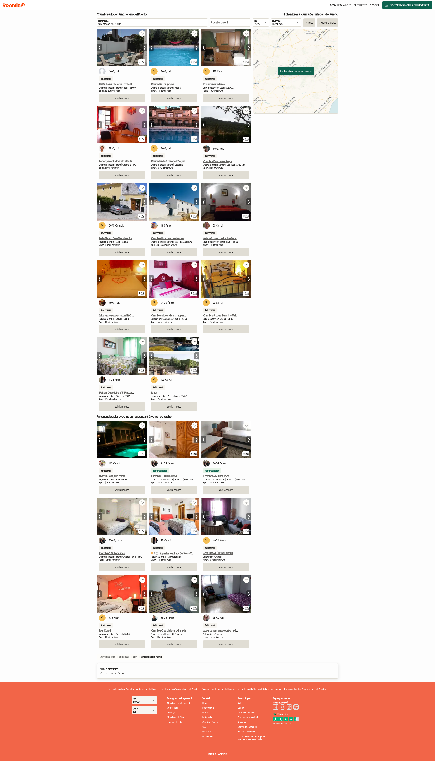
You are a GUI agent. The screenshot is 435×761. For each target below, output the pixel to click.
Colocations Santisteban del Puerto (180, 689)
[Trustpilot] (286, 723)
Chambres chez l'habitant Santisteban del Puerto (134, 689)
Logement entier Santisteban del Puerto (305, 689)
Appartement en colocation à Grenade (223, 630)
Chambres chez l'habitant (178, 703)
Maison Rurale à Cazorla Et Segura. (168, 161)
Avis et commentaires (247, 731)
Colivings (171, 712)
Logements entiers (175, 722)
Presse (205, 712)
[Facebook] (275, 707)
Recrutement (208, 708)
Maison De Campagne (162, 84)
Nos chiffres (207, 731)
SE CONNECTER (360, 5)
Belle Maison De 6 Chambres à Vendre (118, 238)
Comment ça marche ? (248, 717)
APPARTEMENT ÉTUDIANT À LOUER (218, 553)
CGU (204, 727)
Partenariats (207, 717)
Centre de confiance (247, 727)
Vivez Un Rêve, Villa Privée (112, 476)
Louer (154, 392)
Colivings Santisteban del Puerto (218, 689)
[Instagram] (282, 707)
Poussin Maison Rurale (214, 84)
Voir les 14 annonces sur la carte (295, 71)
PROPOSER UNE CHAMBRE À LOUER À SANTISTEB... (410, 5)
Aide (240, 703)
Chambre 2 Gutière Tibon (112, 553)
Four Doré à (105, 630)
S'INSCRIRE (374, 5)
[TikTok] (289, 707)
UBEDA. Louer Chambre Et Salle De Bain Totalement (124, 84)
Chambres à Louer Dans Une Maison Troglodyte (227, 315)
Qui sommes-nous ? (246, 712)
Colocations (172, 708)
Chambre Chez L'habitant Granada (168, 630)
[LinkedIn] (296, 707)
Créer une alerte (327, 22)
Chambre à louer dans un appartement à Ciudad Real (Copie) (183, 315)
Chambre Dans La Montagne (217, 161)
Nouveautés (207, 736)
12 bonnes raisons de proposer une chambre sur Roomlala (252, 738)
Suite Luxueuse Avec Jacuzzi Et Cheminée (119, 315)
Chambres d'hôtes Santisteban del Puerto (259, 689)
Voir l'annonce (122, 98)
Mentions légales (210, 722)
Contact (241, 708)
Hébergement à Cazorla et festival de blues (121, 161)
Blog (204, 703)
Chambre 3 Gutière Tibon (216, 476)
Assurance (242, 722)
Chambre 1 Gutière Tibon (164, 476)
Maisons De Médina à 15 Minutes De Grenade (122, 392)
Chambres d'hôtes (175, 717)
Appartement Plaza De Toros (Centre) (179, 553)
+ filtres (309, 22)
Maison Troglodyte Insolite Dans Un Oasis (224, 238)
